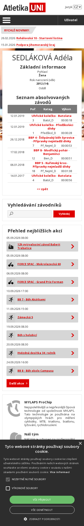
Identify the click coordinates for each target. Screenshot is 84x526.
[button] (42, 519)
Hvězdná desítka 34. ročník (36, 353)
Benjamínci (51, 154)
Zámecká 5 (25, 317)
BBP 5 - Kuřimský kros (51, 163)
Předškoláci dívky (60, 126)
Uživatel (70, 20)
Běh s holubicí (27, 335)
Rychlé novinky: (17, 30)
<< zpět (42, 189)
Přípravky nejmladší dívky (52, 141)
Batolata (64, 116)
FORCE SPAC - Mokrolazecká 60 (39, 264)
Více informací (60, 472)
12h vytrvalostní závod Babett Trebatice (38, 246)
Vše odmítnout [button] (42, 510)
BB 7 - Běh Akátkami (31, 299)
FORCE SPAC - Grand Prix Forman (40, 282)
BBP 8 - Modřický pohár (51, 150)
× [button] (80, 443)
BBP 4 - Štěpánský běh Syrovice (51, 138)
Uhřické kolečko (44, 116)
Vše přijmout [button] (42, 499)
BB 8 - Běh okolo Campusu (35, 371)
